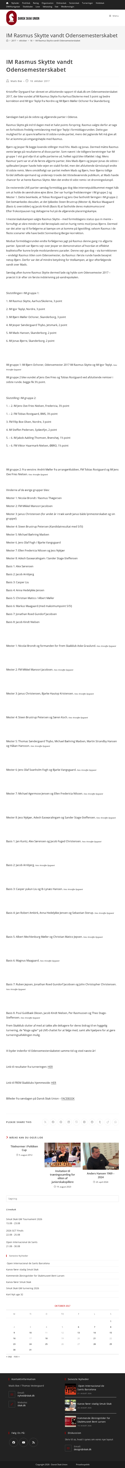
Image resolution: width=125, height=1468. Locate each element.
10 (30, 1332)
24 (30, 1344)
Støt (56, 6)
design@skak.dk (82, 1449)
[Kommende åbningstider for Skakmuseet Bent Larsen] (70, 1421)
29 (111, 1344)
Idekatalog (47, 6)
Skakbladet (28, 6)
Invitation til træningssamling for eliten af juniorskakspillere (62, 1176)
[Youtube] (23, 1442)
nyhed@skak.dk (26, 1395)
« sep (9, 1356)
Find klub (26, 3)
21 (94, 1338)
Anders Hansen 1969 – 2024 (100, 1175)
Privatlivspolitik (83, 1464)
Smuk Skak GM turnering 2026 (22, 1288)
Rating (36, 3)
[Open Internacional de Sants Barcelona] (70, 1389)
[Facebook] (13, 1442)
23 (14, 1344)
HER (50, 1067)
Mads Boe (16, 81)
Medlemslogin (67, 6)
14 (94, 1332)
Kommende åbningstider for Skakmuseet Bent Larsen (35, 1275)
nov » (17, 1356)
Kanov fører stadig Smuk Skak (22, 1269)
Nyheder (15, 3)
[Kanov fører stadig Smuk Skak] (70, 1405)
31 (30, 1349)
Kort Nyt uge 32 (14, 1294)
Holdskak (100, 3)
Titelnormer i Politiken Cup (24, 1148)
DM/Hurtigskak (13, 6)
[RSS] (33, 1442)
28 (94, 1344)
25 (46, 1344)
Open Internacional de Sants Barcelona (28, 1263)
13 (78, 1332)
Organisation (47, 3)
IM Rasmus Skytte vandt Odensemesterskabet (57, 40)
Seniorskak (74, 3)
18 (46, 1338)
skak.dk (22, 1405)
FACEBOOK (68, 1098)
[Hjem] (7, 40)
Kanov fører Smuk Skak (18, 1282)
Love (38, 6)
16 (14, 1338)
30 (14, 1349)
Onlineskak (61, 3)
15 (111, 1332)
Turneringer (87, 3)
